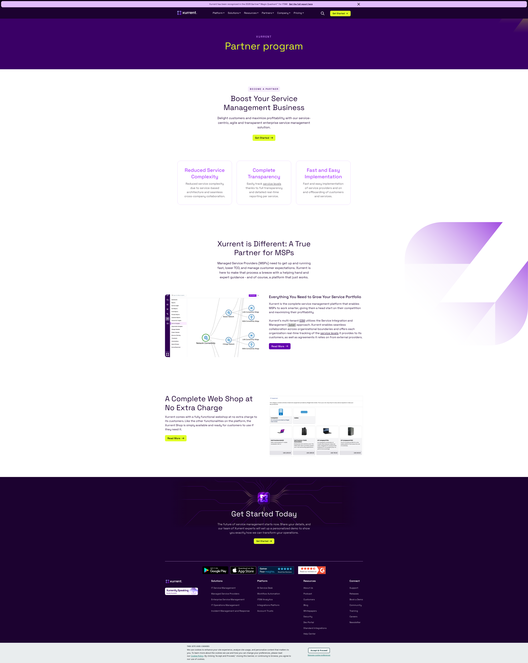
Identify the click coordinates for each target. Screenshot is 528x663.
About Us (308, 588)
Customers (309, 599)
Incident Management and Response (230, 611)
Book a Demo (356, 599)
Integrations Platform (268, 605)
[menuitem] (218, 13)
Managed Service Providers (225, 593)
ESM (302, 320)
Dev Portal (308, 622)
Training (354, 611)
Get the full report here (301, 4)
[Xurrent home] (187, 14)
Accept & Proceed (319, 650)
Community (356, 605)
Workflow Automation (268, 593)
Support (354, 588)
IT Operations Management (225, 605)
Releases (354, 593)
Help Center (309, 633)
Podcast (307, 593)
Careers (353, 616)
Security (307, 616)
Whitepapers (310, 611)
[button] (267, 13)
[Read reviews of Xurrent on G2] (312, 570)
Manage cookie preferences (319, 655)
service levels (272, 183)
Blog (305, 605)
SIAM (291, 324)
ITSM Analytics (265, 599)
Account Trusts (265, 611)
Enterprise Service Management (227, 599)
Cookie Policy (197, 655)
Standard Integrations (315, 628)
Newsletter (355, 622)
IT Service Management (223, 588)
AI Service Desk (265, 588)
